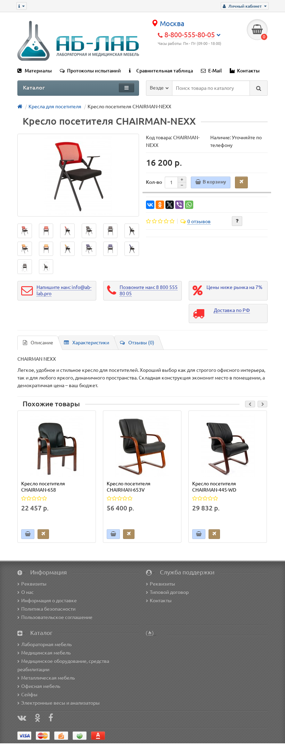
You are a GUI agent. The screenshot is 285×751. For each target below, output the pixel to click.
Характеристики (90, 342)
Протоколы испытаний (94, 70)
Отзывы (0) (141, 342)
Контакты (248, 70)
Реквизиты (34, 584)
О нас (27, 592)
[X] (169, 205)
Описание (42, 342)
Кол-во (154, 182)
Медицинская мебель (46, 653)
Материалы (38, 70)
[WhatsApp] (189, 205)
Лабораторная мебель (46, 644)
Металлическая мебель (48, 678)
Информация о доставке (49, 600)
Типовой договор (169, 592)
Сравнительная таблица (164, 70)
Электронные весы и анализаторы (60, 703)
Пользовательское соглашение (56, 617)
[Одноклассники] (160, 205)
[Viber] (179, 205)
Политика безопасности (48, 609)
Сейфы (29, 694)
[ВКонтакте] (150, 205)
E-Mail (215, 70)
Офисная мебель (40, 686)
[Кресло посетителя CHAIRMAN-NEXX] (78, 175)
